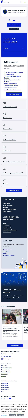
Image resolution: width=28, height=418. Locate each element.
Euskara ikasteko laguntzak (10, 87)
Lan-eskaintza (4, 365)
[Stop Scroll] (9, 20)
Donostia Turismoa (5, 387)
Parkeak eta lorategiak (8, 205)
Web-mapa (3, 376)
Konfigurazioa (4, 415)
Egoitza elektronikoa (5, 369)
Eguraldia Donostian (7, 249)
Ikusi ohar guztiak (14, 25)
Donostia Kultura (4, 385)
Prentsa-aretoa (4, 374)
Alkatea (4, 223)
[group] (14, 287)
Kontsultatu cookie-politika (17, 413)
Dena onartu (12, 415)
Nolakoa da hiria (6, 203)
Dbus (2, 391)
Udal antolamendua (7, 227)
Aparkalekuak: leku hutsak (9, 255)
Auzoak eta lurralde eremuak (9, 209)
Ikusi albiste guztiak (15, 345)
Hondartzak (5, 207)
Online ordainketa (10, 74)
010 (4, 354)
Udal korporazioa (7, 225)
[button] (20, 2)
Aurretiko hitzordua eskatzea (10, 83)
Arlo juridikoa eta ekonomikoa (9, 229)
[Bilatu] (22, 48)
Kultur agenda (6, 251)
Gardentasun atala (7, 232)
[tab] (11, 20)
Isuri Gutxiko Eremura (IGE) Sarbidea (14, 72)
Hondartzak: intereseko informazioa (12, 89)
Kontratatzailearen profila (6, 367)
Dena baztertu (20, 415)
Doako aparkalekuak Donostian (11, 85)
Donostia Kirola (4, 383)
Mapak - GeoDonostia (7, 211)
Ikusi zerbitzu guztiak (14, 190)
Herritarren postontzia (8, 359)
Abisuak (4, 253)
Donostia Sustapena (5, 389)
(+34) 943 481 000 (7, 356)
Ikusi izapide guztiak (14, 94)
